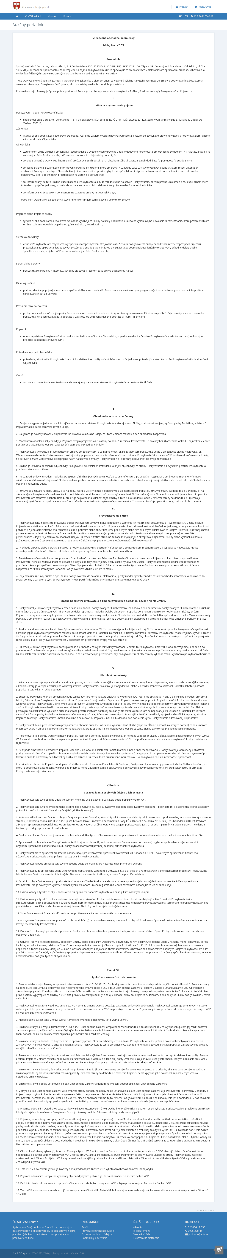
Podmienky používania (94, 1238)
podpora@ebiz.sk (198, 1234)
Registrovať (204, 6)
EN (186, 16)
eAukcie (137, 1227)
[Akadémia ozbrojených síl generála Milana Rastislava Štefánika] (30, 4)
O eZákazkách (33, 16)
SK (180, 16)
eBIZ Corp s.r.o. (23, 1253)
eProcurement (141, 1230)
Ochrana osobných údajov (97, 1234)
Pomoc (67, 16)
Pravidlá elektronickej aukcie (98, 1230)
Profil (85, 1227)
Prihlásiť (183, 6)
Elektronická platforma (146, 1238)
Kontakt (52, 16)
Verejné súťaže (141, 1234)
